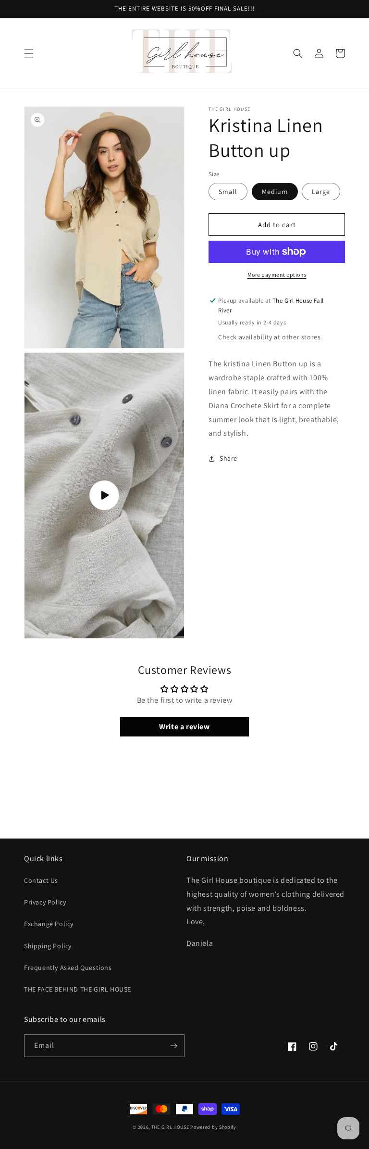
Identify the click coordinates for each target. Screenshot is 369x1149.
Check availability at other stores (269, 337)
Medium (275, 191)
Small (228, 191)
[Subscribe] (173, 1045)
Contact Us (41, 880)
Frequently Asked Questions (68, 967)
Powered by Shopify (213, 1127)
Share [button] (228, 458)
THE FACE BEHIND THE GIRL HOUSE (77, 989)
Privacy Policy (45, 902)
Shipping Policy (48, 946)
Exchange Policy (49, 923)
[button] (28, 53)
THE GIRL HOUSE (171, 1127)
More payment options (277, 274)
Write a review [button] (184, 727)
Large (321, 191)
